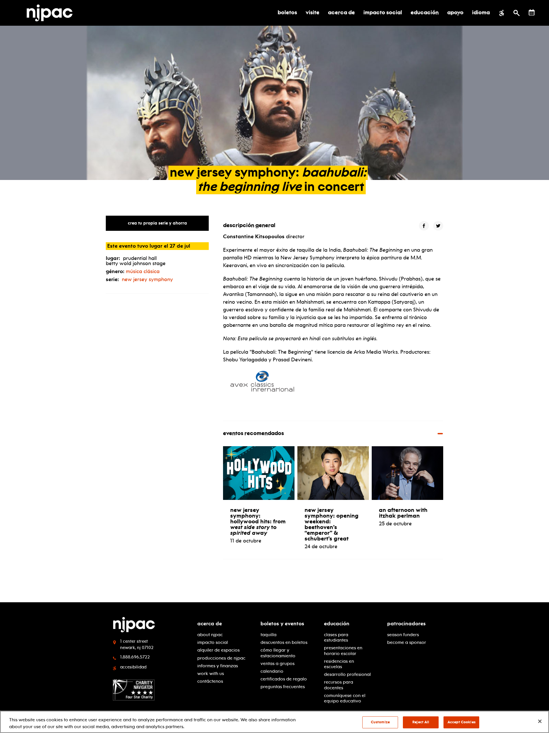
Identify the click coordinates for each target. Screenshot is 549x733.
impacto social (212, 642)
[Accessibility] (501, 13)
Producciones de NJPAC (221, 658)
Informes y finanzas (217, 665)
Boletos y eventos (282, 623)
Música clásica (143, 271)
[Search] (516, 13)
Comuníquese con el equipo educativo (344, 698)
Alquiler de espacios (218, 650)
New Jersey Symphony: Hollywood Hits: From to (258, 521)
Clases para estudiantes (336, 637)
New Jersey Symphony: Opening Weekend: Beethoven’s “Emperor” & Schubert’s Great (332, 524)
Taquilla (268, 634)
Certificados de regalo (283, 679)
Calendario (271, 671)
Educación (336, 623)
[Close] (540, 721)
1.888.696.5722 (135, 657)
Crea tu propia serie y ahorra (157, 223)
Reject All (420, 722)
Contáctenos (210, 681)
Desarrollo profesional (347, 674)
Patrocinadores (406, 623)
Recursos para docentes (338, 684)
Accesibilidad (133, 667)
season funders (403, 634)
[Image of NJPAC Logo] (51, 12)
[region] (274, 722)
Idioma (481, 13)
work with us (210, 673)
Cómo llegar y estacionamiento (277, 652)
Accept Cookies (461, 722)
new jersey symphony (147, 279)
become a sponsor (406, 642)
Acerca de (209, 623)
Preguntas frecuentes (282, 686)
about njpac (210, 634)
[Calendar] (531, 12)
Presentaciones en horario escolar (343, 650)
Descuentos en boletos (283, 642)
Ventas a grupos (277, 663)
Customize (380, 722)
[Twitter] (438, 225)
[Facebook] (424, 225)
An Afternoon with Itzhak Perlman (403, 512)
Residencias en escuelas (339, 663)
